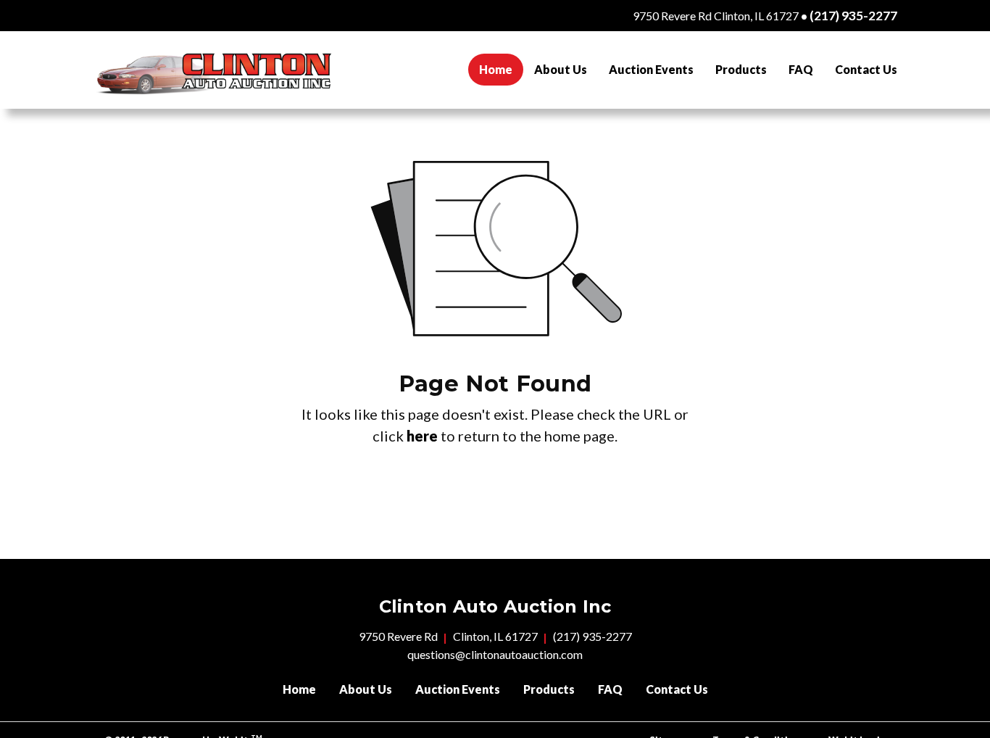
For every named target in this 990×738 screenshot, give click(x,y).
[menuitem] (495, 70)
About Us (560, 69)
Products (741, 69)
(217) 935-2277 (853, 15)
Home (501, 69)
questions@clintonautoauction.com (495, 654)
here (422, 435)
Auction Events (651, 69)
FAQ (801, 69)
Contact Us (866, 69)
